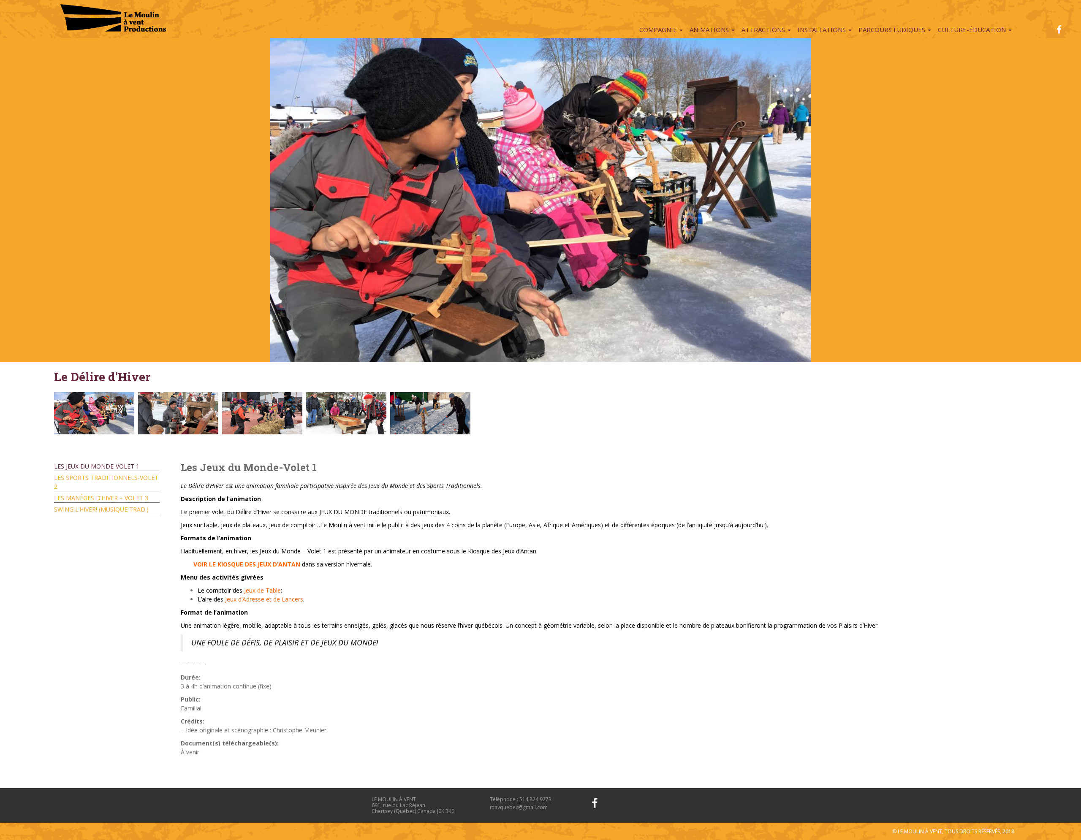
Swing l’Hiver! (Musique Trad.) (101, 509)
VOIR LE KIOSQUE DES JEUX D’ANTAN (246, 564)
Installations (822, 29)
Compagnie (659, 29)
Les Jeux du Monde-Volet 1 (96, 466)
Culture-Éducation (973, 29)
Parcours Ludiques (892, 29)
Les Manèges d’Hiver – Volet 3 (101, 498)
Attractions (764, 29)
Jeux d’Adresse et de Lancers (264, 599)
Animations (710, 29)
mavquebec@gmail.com (519, 807)
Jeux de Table (262, 590)
